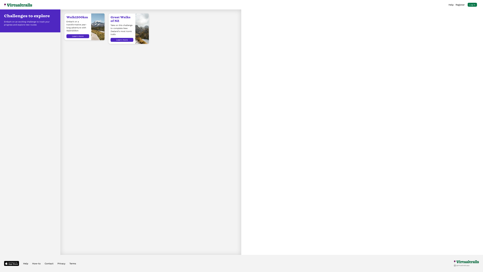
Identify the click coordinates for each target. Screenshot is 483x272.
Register (460, 4)
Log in (472, 5)
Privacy (61, 263)
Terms (72, 263)
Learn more (78, 36)
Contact (49, 263)
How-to (36, 263)
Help (451, 4)
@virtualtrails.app (463, 265)
